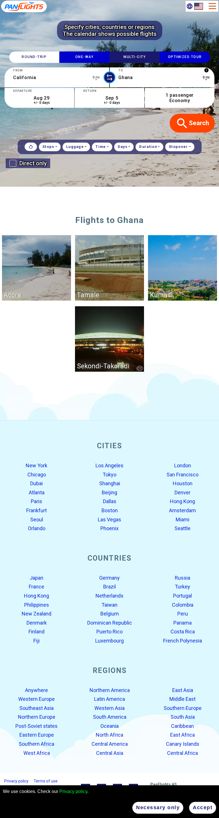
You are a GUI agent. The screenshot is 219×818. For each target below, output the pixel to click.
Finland (36, 632)
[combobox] (57, 77)
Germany (109, 578)
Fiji (36, 641)
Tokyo (109, 474)
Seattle (182, 528)
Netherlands (109, 596)
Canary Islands (182, 744)
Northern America (110, 690)
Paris (36, 501)
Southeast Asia (36, 708)
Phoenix (109, 528)
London (182, 465)
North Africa (109, 735)
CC (212, 297)
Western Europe (36, 699)
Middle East (182, 699)
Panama (182, 623)
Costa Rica (183, 632)
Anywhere (36, 690)
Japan (36, 578)
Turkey (182, 587)
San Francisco (182, 474)
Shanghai (109, 483)
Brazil (109, 587)
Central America (110, 744)
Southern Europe (183, 708)
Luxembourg (109, 641)
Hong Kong (182, 501)
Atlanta (36, 492)
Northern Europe (36, 717)
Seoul (36, 519)
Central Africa (182, 753)
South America (109, 717)
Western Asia (109, 708)
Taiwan (109, 605)
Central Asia (109, 753)
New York (36, 465)
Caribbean (182, 726)
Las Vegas (109, 519)
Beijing (109, 492)
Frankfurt (36, 510)
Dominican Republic (109, 623)
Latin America (109, 699)
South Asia (183, 717)
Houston (182, 483)
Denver (182, 492)
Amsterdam (182, 510)
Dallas (109, 501)
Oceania (109, 726)
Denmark (37, 623)
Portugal (182, 596)
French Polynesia (182, 641)
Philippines (36, 605)
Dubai (36, 483)
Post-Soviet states (36, 726)
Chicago (36, 474)
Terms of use (46, 781)
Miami (182, 519)
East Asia (182, 690)
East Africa (182, 735)
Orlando (36, 528)
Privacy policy (73, 791)
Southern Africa (36, 744)
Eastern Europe (36, 735)
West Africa (36, 753)
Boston (110, 510)
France (36, 587)
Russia (182, 578)
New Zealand (36, 614)
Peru (182, 614)
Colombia (182, 605)
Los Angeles (109, 465)
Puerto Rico (109, 632)
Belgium (109, 614)
